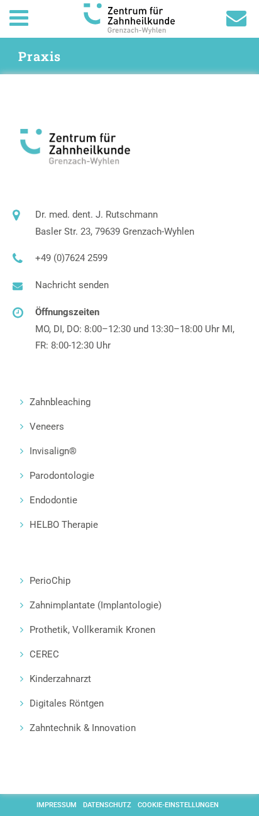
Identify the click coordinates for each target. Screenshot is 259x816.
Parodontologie (62, 475)
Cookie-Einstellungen (178, 805)
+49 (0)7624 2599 (71, 258)
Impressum (56, 805)
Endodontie (53, 500)
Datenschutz (107, 805)
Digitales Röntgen (67, 703)
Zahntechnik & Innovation (83, 728)
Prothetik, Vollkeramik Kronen (92, 629)
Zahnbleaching (60, 402)
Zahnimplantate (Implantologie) (96, 605)
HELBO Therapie (64, 524)
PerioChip (50, 580)
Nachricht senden (72, 285)
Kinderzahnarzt (60, 679)
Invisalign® (53, 451)
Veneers (47, 426)
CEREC (44, 654)
